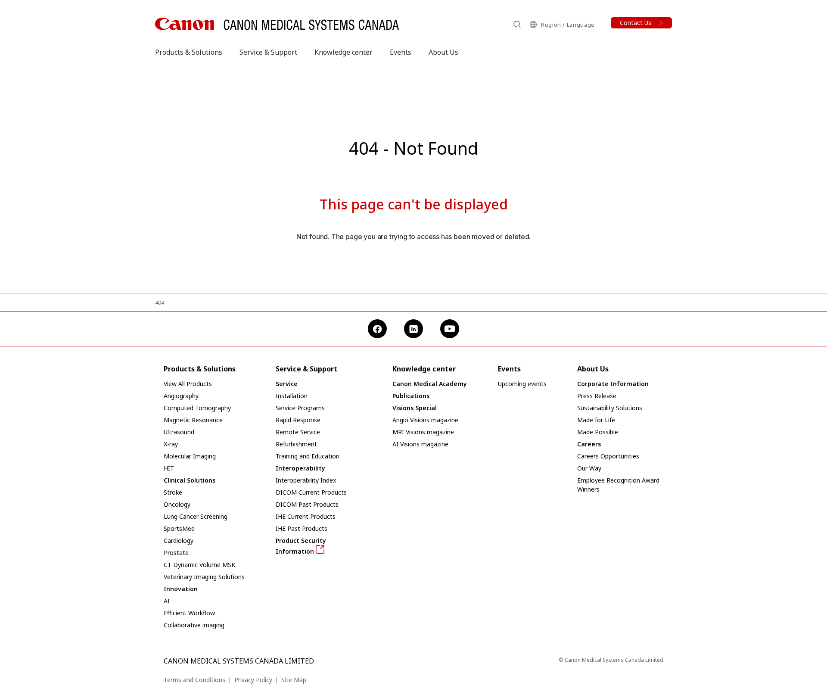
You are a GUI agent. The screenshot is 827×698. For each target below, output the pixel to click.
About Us (443, 52)
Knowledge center (343, 52)
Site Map (293, 680)
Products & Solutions (188, 52)
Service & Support (268, 52)
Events (400, 52)
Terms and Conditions (194, 680)
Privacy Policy (253, 680)
